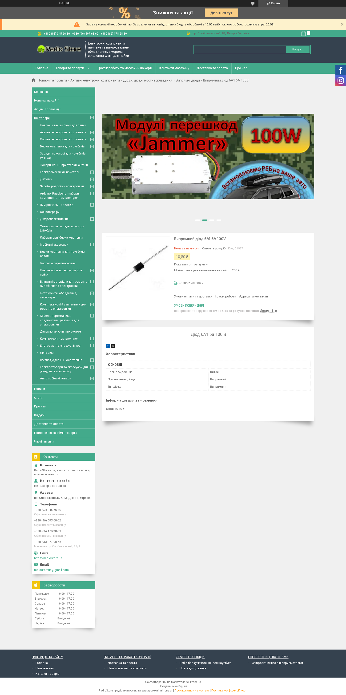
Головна (42, 68)
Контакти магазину (174, 68)
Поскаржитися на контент (192, 690)
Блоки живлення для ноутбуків (62, 146)
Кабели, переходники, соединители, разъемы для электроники (59, 320)
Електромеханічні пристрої (59, 172)
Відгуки (39, 415)
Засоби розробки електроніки (62, 186)
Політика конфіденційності (229, 690)
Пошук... (298, 49)
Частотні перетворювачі (58, 263)
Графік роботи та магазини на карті (125, 68)
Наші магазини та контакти (127, 668)
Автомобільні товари (55, 378)
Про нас (241, 68)
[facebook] (108, 347)
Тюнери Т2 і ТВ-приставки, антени (64, 165)
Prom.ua (195, 682)
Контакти (41, 91)
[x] (113, 347)
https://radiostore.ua (48, 558)
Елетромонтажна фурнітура (60, 345)
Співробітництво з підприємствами (277, 663)
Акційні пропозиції (47, 109)
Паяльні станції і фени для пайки (63, 125)
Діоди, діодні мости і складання (147, 80)
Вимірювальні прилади (56, 205)
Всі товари (42, 118)
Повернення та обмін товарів (55, 433)
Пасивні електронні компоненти (63, 139)
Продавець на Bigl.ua (173, 686)
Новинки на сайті (46, 100)
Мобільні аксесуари (54, 244)
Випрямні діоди (188, 80)
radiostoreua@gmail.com (51, 570)
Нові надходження (193, 668)
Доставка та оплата (212, 68)
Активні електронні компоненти (95, 80)
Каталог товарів (48, 673)
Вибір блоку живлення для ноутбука (205, 663)
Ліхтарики (47, 352)
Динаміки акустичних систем (60, 331)
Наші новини (45, 668)
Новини (39, 388)
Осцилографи (50, 212)
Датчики (46, 179)
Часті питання (44, 441)
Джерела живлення (54, 219)
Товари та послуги (70, 68)
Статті (38, 397)
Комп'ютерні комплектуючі (59, 338)
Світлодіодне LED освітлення (61, 360)
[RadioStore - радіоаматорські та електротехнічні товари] (58, 49)
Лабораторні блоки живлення (61, 237)
